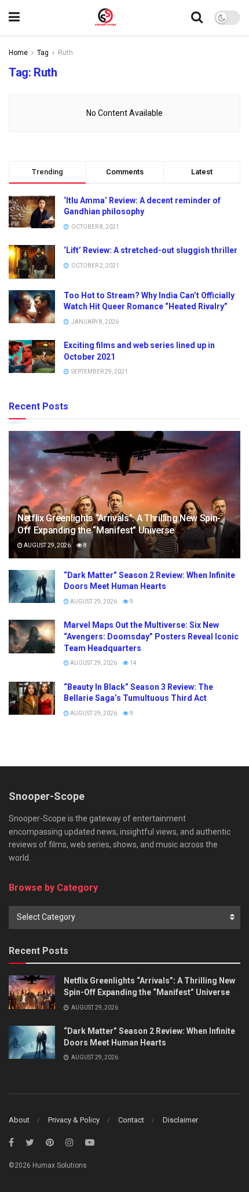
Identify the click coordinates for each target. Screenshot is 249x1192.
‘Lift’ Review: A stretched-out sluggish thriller (150, 250)
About (19, 1120)
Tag (43, 53)
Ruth (65, 53)
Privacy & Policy (74, 1120)
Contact (131, 1120)
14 (133, 663)
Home (18, 53)
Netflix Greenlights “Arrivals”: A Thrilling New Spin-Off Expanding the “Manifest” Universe (119, 524)
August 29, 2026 (47, 545)
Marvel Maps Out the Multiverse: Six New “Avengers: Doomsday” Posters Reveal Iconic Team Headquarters (151, 636)
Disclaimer (180, 1120)
